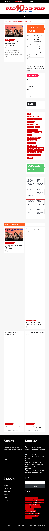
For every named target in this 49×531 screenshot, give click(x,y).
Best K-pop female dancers (33, 116)
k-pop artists (29, 502)
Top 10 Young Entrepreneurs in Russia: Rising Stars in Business (35, 149)
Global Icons (30, 86)
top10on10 (9, 47)
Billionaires (31, 119)
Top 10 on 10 (13, 525)
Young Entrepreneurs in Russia (32, 515)
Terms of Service (43, 527)
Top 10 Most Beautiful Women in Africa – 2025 (39, 46)
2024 (29, 113)
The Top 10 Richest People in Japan (35, 132)
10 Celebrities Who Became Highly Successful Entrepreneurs (20, 21)
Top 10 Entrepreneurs (32, 140)
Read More (8, 59)
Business (29, 79)
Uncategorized (30, 96)
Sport (28, 92)
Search (27, 478)
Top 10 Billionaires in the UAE (34, 137)
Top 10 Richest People (32, 145)
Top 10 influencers (32, 142)
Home (6, 21)
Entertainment (30, 82)
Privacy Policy (39, 526)
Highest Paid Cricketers (33, 124)
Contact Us (31, 526)
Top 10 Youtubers (32, 152)
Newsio (9, 527)
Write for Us (35, 527)
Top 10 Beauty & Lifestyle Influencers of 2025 (38, 53)
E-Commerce (38, 119)
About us (27, 526)
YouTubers (30, 157)
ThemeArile (15, 527)
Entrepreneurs (31, 121)
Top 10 (28, 506)
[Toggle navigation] (24, 16)
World (39, 152)
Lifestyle (29, 89)
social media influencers (33, 129)
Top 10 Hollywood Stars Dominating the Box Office (39, 61)
